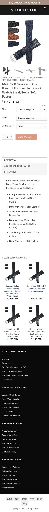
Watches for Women (11, 483)
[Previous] (6, 42)
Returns (5, 363)
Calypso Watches (9, 471)
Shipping (5, 359)
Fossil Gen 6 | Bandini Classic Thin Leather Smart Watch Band (36, 288)
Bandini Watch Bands (11, 395)
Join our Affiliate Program (13, 371)
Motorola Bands (35, 78)
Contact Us (7, 379)
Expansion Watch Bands (12, 415)
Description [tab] (10, 160)
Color (4, 117)
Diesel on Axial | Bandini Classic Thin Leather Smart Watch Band (36, 333)
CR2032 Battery (9, 452)
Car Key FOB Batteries (12, 447)
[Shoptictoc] (24, 10)
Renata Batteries (9, 435)
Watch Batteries (9, 443)
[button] (4, 10)
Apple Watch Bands (10, 399)
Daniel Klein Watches (11, 467)
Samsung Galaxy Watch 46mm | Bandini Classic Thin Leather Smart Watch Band (12, 291)
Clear (44, 105)
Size (4, 109)
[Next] (42, 42)
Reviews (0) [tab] (10, 172)
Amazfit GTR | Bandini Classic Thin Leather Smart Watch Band (12, 333)
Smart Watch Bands (12, 78)
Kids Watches (8, 488)
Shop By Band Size (10, 403)
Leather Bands (8, 411)
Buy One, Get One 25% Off (14, 367)
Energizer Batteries (10, 431)
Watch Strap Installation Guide (15, 375)
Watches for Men (9, 479)
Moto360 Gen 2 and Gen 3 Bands (18, 80)
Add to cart (26, 136)
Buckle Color (8, 126)
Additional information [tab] (17, 166)
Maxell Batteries (9, 439)
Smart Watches (8, 475)
